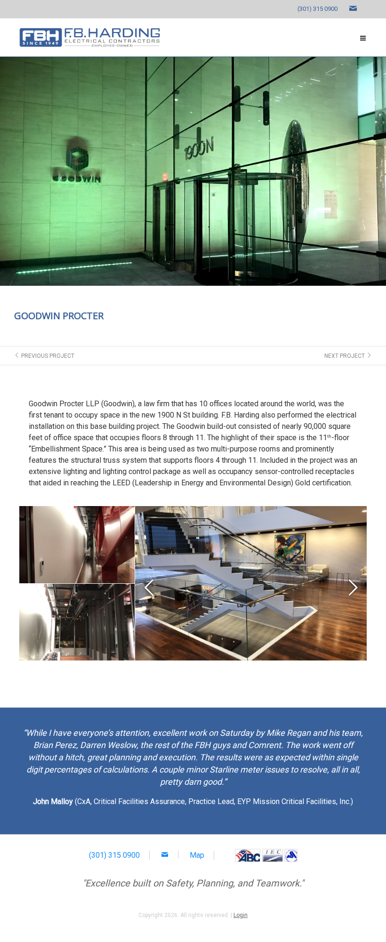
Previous (149, 585)
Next (352, 585)
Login (240, 915)
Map (197, 855)
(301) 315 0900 (318, 8)
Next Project (348, 356)
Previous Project (44, 356)
